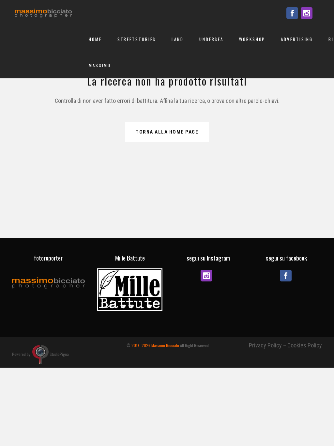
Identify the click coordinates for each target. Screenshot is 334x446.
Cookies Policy (304, 345)
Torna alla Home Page (167, 132)
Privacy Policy (265, 345)
